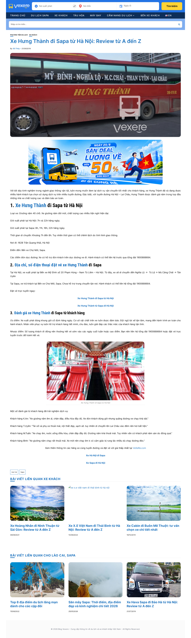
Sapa (22, 472)
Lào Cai (14, 472)
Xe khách (61, 15)
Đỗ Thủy (16, 48)
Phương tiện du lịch (19, 35)
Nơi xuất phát (45, 6)
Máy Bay (95, 15)
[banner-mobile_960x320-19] (95, 161)
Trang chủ (17, 15)
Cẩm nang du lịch (119, 15)
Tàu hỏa (79, 15)
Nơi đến (87, 6)
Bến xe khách (150, 15)
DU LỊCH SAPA (40, 15)
